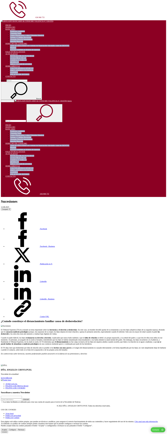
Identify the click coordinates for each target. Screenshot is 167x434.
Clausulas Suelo (15, 33)
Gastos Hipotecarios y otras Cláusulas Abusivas (27, 35)
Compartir (5, 209)
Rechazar (21, 430)
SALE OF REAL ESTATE (15, 52)
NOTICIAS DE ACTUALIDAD (22, 56)
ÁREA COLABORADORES (21, 64)
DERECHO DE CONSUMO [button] (16, 44)
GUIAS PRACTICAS (18, 58)
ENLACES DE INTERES (19, 74)
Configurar (12, 430)
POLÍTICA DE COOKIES (15, 388)
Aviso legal (9, 414)
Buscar (3, 80)
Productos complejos (17, 31)
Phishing (13, 48)
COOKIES (4, 432)
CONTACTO (10, 76)
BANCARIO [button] (10, 29)
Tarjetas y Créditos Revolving (20, 37)
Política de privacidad (13, 416)
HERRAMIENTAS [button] (12, 66)
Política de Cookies (12, 418)
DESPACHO (10, 27)
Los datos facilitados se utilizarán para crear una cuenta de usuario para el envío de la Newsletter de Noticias (42, 402)
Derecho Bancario (16, 42)
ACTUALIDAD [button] (11, 54)
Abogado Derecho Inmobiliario (21, 39)
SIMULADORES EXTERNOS (21, 70)
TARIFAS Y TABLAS (18, 60)
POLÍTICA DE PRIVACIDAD (16, 386)
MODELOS (14, 62)
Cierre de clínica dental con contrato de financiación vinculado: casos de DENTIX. (39, 46)
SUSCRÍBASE (6, 378)
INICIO (8, 25)
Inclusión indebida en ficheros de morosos (25, 50)
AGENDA (14, 72)
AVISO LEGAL (11, 384)
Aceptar (4, 430)
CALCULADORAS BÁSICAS (22, 68)
